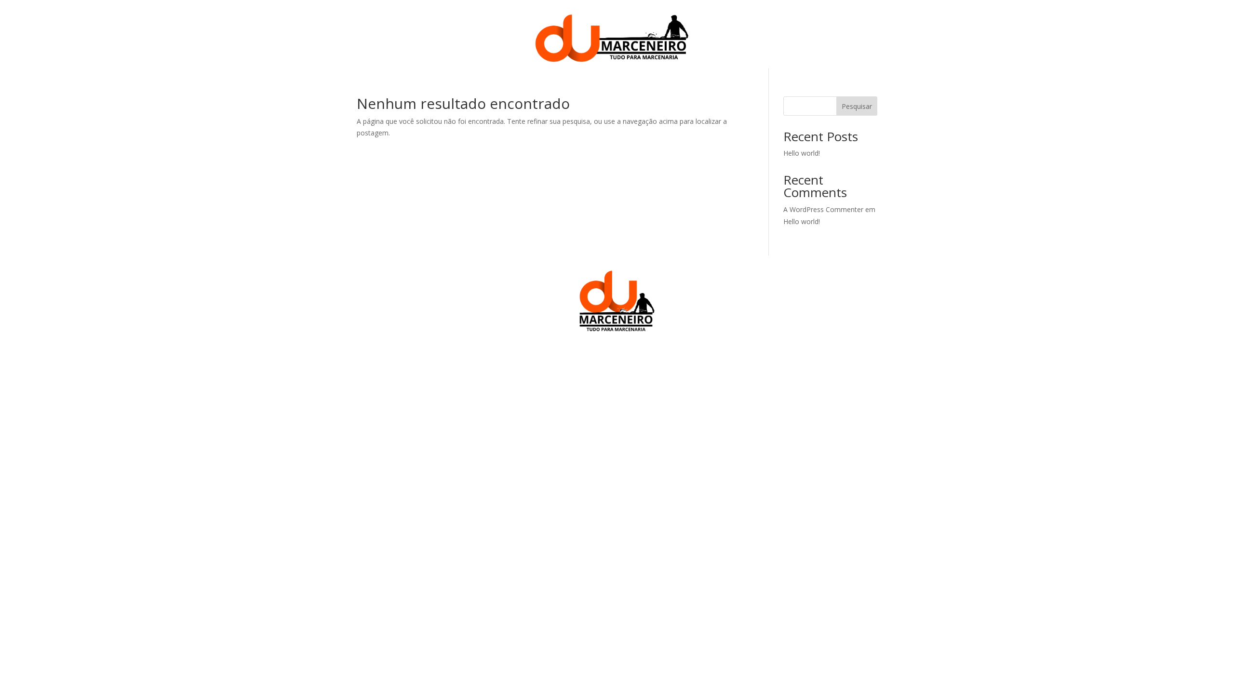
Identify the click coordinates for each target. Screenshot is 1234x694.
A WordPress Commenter (823, 209)
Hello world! (801, 153)
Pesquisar (857, 106)
